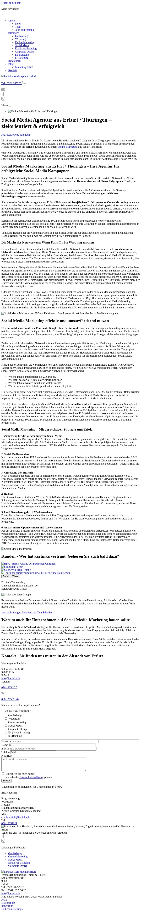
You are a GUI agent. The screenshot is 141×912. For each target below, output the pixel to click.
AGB (4, 899)
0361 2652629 (9, 823)
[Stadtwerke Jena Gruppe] (16, 569)
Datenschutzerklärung (31, 777)
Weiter (15, 576)
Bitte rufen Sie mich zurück (20, 773)
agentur (12, 20)
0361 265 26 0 (9, 687)
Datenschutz (8, 902)
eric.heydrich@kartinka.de (15, 817)
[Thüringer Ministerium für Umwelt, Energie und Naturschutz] (35, 572)
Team (18, 26)
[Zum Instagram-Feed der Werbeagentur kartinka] (3, 841)
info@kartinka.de (10, 678)
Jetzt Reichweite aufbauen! (16, 134)
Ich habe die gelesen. (29, 777)
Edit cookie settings (12, 909)
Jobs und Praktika (24, 29)
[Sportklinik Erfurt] (12, 566)
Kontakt (12, 70)
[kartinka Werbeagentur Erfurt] (18, 76)
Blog (11, 64)
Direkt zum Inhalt (10, 2)
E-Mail (5, 748)
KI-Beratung (22, 54)
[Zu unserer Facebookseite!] (3, 95)
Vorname (6, 741)
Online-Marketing (67, 146)
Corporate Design (24, 51)
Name (4, 744)
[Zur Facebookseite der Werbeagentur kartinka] (3, 837)
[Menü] (9, 106)
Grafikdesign (22, 36)
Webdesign (21, 39)
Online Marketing (24, 42)
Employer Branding (26, 48)
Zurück (6, 576)
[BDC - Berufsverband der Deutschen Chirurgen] (28, 563)
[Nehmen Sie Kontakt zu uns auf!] (3, 90)
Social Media (22, 45)
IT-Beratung (21, 57)
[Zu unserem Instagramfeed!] (3, 99)
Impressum (7, 905)
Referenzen (14, 60)
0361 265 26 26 (10, 699)
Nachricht (6, 755)
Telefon (5, 752)
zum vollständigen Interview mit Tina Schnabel (26, 612)
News (18, 23)
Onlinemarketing (17, 722)
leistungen (13, 32)
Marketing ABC (24, 67)
